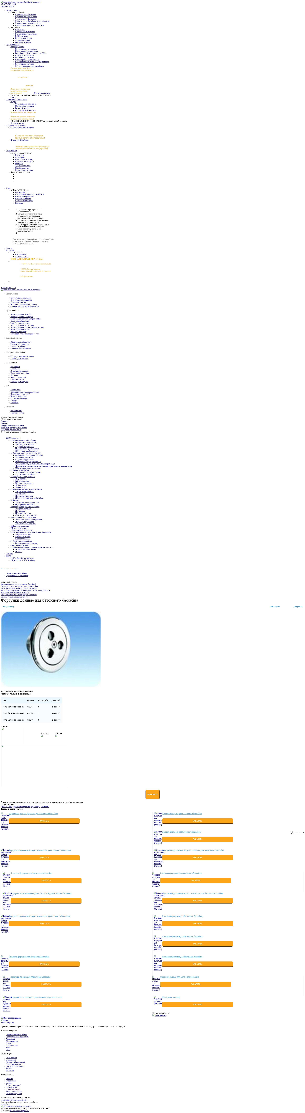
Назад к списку (8, 607)
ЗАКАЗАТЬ (44, 821)
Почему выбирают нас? (24, 196)
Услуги (13, 102)
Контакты (19, 203)
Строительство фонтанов (25, 19)
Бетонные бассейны (23, 42)
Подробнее (24, 1111)
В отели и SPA (12, 1087)
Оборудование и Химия (15, 125)
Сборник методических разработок (29, 25)
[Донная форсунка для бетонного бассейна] (158, 843)
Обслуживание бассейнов (25, 104)
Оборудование (12, 1045)
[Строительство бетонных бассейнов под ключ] (20, 2)
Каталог (4, 423)
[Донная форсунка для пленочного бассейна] (158, 825)
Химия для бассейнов (19, 140)
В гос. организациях (23, 38)
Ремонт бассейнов (22, 108)
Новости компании (23, 199)
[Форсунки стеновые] (158, 1003)
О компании (20, 192)
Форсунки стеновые (171, 997)
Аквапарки (19, 157)
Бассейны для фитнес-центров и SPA (30, 53)
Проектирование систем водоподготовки (32, 62)
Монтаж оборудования (24, 106)
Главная (4, 421)
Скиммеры (45, 807)
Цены (8, 1050)
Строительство (12, 10)
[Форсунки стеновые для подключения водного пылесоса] (8, 1010)
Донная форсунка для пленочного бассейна (182, 813)
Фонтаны (19, 164)
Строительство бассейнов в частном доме (32, 21)
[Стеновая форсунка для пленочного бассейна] (7, 886)
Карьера (9, 248)
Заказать (152, 794)
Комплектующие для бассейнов (14, 428)
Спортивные (11, 1081)
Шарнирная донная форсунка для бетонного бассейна (33, 813)
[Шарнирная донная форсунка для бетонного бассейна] (5, 829)
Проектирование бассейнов (17, 576)
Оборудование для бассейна (12, 425)
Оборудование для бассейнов (22, 127)
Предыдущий (275, 607)
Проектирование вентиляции (27, 60)
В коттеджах (20, 30)
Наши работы (11, 151)
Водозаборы (35, 807)
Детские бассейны (22, 40)
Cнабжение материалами (25, 110)
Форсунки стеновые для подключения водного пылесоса (36, 997)
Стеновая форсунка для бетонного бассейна (182, 916)
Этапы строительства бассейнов (28, 23)
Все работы (20, 155)
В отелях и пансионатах (25, 32)
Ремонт (6, 1020)
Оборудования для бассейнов (22, 356)
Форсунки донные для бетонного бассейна (179, 977)
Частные (9, 1079)
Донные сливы (6, 807)
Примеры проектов (42, 93)
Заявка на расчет (22, 257)
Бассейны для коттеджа (24, 57)
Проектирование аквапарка (26, 51)
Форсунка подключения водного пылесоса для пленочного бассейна (40, 850)
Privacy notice (298, 832)
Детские (9, 1083)
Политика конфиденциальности (14, 1100)
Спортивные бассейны (24, 55)
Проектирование (12, 45)
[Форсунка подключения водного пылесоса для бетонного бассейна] (8, 909)
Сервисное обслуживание (16, 100)
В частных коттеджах (24, 159)
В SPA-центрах (21, 36)
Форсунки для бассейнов (11, 430)
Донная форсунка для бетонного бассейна (181, 832)
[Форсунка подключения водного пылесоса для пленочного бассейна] (6, 866)
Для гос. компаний (22, 166)
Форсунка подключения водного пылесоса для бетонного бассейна (41, 893)
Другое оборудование (21, 807)
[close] (303, 833)
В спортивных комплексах (26, 34)
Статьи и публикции (18, 398)
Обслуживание (160, 1015)
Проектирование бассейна (26, 49)
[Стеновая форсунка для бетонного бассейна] (158, 929)
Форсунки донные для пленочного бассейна (30, 977)
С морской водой (13, 1089)
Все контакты (20, 254)
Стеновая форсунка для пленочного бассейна (31, 873)
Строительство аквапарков (26, 17)
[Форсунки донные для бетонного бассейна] (156, 990)
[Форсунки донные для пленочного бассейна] (7, 990)
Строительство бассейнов (25, 15)
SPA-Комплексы (22, 168)
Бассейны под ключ (14, 1094)
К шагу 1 (14, 97)
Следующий (297, 607)
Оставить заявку (17, 123)
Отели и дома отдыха (24, 170)
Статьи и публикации (24, 201)
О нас (8, 188)
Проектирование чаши (24, 64)
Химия (8, 1047)
